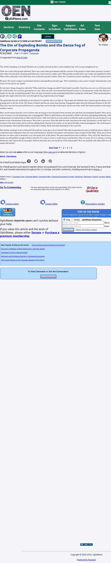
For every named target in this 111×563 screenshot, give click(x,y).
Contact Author (12, 204)
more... (97, 169)
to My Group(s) (6, 182)
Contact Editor (51, 204)
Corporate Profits (44, 177)
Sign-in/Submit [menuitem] (54, 27)
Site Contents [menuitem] (39, 27)
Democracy (79, 177)
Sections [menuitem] (9, 27)
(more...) (3, 179)
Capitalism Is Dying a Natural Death (14, 253)
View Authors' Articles (95, 204)
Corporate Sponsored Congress (62, 177)
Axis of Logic (21, 57)
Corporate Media (31, 177)
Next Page (53, 147)
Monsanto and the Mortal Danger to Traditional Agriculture (23, 256)
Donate (36, 232)
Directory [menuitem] (24, 27)
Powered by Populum (86, 560)
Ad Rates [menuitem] (82, 27)
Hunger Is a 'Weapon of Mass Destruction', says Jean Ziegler (23, 249)
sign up (51, 152)
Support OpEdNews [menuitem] (69, 27)
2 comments (34, 53)
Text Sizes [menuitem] (97, 27)
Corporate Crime (18, 177)
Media (108, 177)
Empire (95, 177)
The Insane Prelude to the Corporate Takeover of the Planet (22, 260)
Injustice (102, 177)
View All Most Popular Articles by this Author (48, 245)
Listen (48, 36)
